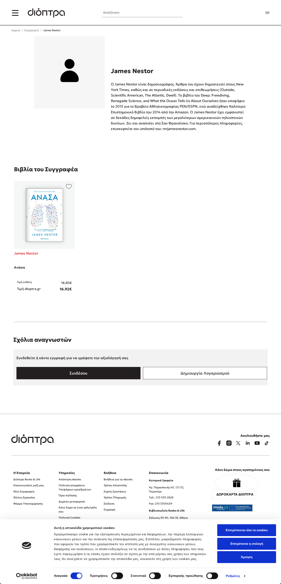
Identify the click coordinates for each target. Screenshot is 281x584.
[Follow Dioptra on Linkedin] (248, 443)
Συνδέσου (78, 373)
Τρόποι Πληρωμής (115, 497)
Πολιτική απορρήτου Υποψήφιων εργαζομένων (75, 487)
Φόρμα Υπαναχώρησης (28, 503)
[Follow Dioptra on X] (238, 443)
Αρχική (15, 30)
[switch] (117, 576)
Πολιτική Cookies (69, 517)
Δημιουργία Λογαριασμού (205, 373)
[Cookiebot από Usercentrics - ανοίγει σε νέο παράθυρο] (27, 576)
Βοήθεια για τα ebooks (118, 479)
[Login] (259, 13)
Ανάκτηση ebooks (70, 479)
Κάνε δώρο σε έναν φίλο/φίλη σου (78, 509)
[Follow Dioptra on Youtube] (257, 443)
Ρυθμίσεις (233, 576)
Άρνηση (246, 557)
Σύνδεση (109, 503)
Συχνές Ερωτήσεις (115, 491)
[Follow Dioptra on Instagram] (229, 443)
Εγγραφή (109, 509)
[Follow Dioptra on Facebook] (219, 443)
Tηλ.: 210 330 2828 (161, 497)
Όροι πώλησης (68, 495)
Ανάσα (19, 267)
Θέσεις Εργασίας (24, 497)
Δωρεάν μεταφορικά (72, 501)
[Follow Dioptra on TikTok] (267, 443)
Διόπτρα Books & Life (26, 479)
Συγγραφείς (31, 30)
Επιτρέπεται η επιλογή (246, 543)
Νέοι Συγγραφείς (24, 491)
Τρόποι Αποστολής (115, 485)
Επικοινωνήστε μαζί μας (28, 485)
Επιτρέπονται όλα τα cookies (247, 530)
